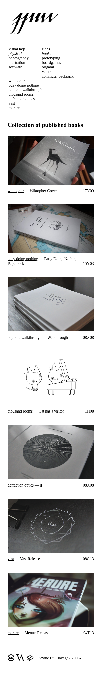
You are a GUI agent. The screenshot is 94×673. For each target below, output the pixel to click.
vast (12, 103)
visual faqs (17, 49)
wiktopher (17, 81)
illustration (17, 62)
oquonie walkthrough (25, 90)
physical (15, 53)
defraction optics (22, 99)
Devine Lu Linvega (52, 658)
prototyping (51, 58)
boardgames (51, 62)
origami (48, 67)
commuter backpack (58, 76)
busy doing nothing (24, 85)
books (46, 53)
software (15, 67)
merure (14, 108)
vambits (48, 71)
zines (46, 49)
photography (19, 58)
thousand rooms (21, 94)
